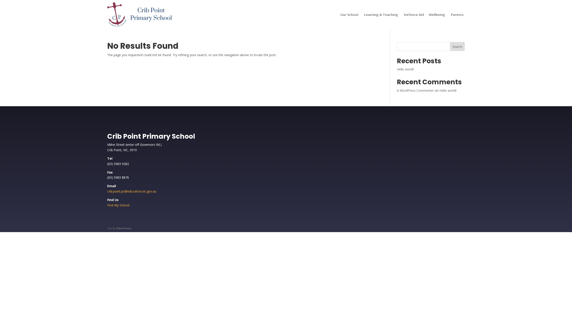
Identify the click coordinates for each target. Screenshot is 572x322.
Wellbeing (437, 14)
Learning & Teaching (381, 14)
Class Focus (123, 228)
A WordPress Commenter (415, 90)
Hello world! (405, 69)
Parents (457, 14)
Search (457, 46)
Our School (349, 14)
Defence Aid (414, 14)
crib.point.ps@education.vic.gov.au (131, 191)
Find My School (118, 205)
